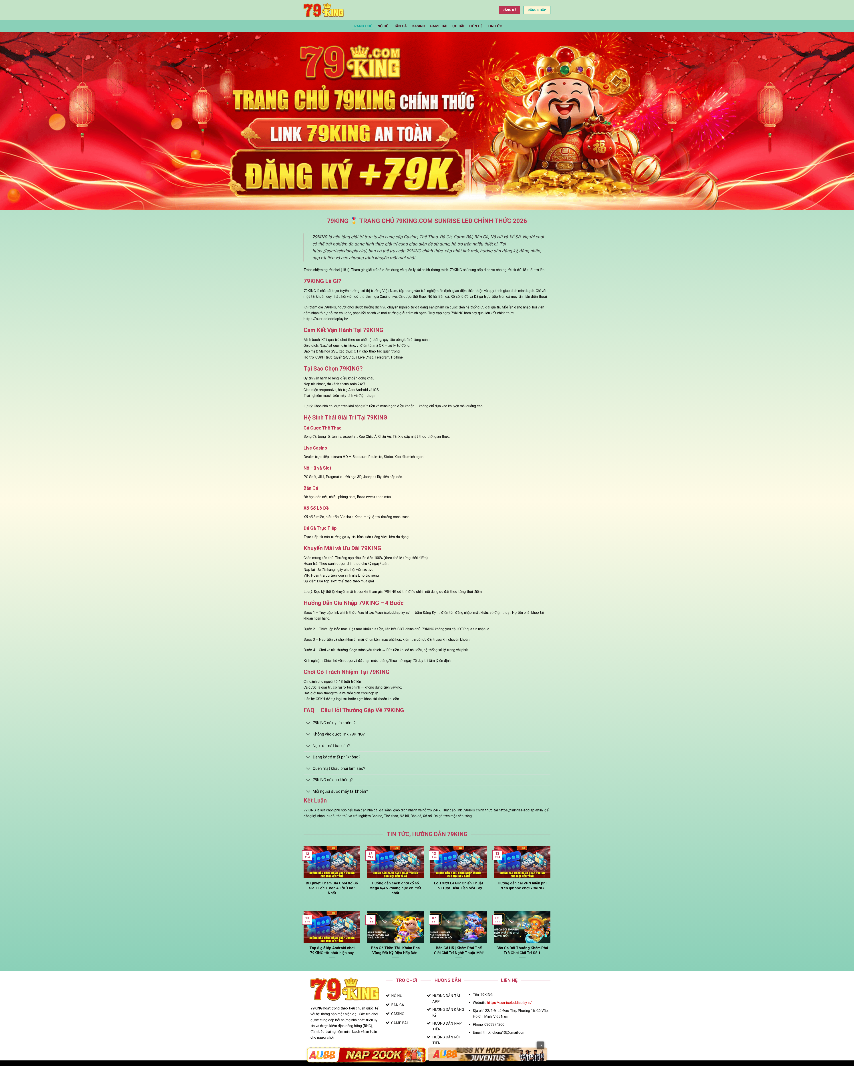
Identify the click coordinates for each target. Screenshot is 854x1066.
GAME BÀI (438, 26)
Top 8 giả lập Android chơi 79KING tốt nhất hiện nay (331, 950)
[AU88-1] (366, 1055)
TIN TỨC (494, 26)
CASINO (418, 26)
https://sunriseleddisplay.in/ (509, 1003)
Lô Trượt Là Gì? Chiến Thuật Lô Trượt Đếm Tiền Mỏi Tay (458, 885)
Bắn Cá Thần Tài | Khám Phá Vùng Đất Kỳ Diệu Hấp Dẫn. (395, 950)
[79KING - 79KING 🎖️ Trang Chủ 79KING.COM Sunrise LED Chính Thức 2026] (324, 10)
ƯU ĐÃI (458, 26)
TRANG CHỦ (362, 26)
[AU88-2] (487, 1054)
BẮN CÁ (400, 26)
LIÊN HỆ (476, 26)
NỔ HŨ (383, 26)
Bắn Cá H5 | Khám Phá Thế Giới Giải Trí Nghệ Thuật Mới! (458, 950)
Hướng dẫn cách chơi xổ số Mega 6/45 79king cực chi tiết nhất (395, 888)
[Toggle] (308, 723)
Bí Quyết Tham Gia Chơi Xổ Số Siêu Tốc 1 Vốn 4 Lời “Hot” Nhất (332, 888)
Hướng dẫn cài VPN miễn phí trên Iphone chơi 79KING (522, 885)
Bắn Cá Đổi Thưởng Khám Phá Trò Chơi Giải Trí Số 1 (522, 950)
